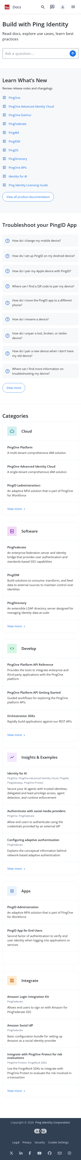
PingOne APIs (18, 167)
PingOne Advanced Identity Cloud (31, 106)
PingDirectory (18, 159)
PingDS (13, 150)
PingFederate (17, 124)
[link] (7, 7)
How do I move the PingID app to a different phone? (42, 302)
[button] (63, 7)
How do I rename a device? (30, 319)
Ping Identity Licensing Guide (28, 185)
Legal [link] (15, 1142)
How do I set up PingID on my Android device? (43, 256)
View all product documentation (28, 197)
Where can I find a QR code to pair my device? (43, 286)
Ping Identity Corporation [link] (52, 1122)
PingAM (14, 133)
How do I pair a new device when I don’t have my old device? (43, 353)
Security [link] (40, 1142)
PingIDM (14, 141)
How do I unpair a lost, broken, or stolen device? (39, 335)
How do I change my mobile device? (36, 240)
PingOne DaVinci (20, 115)
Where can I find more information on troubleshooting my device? (38, 371)
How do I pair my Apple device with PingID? (41, 271)
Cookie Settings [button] (58, 1142)
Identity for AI (18, 176)
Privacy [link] (26, 1142)
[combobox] (35, 53)
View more (13, 388)
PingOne (14, 98)
